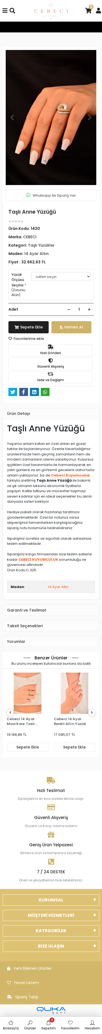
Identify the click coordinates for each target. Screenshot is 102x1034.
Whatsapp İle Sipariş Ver (54, 195)
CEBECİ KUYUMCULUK (38, 559)
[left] (10, 713)
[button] (12, 117)
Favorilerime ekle (28, 338)
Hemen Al (73, 327)
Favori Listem (26, 982)
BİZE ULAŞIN (51, 946)
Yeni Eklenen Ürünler (33, 968)
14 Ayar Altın (58, 586)
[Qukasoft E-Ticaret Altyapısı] (51, 1010)
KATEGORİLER (51, 931)
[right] (92, 713)
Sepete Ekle (31, 327)
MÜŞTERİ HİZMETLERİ (51, 915)
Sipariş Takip (26, 997)
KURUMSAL (51, 900)
